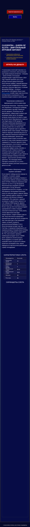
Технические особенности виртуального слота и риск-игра (14, 54)
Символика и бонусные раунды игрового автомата (14, 58)
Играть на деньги (15, 65)
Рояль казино (6, 93)
